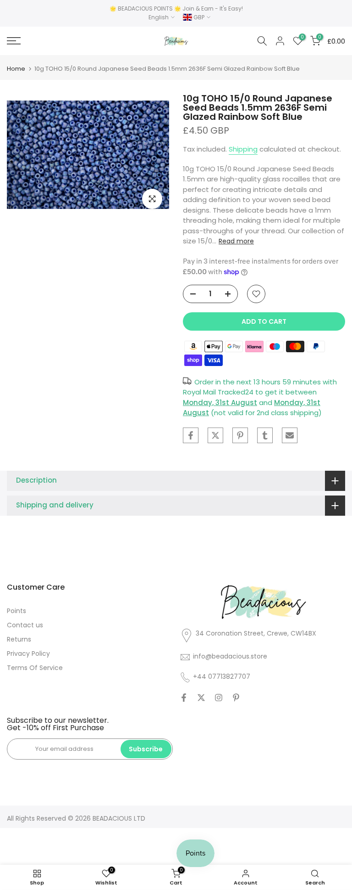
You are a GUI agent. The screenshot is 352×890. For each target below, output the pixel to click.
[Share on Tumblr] (265, 435)
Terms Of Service (35, 667)
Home (16, 69)
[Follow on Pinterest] (236, 697)
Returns (19, 639)
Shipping (243, 149)
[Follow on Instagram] (218, 697)
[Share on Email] (289, 435)
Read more (236, 241)
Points (16, 610)
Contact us (25, 625)
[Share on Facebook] (190, 435)
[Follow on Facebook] (184, 697)
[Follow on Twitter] (201, 697)
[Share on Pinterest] (240, 435)
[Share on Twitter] (215, 435)
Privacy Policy (28, 653)
